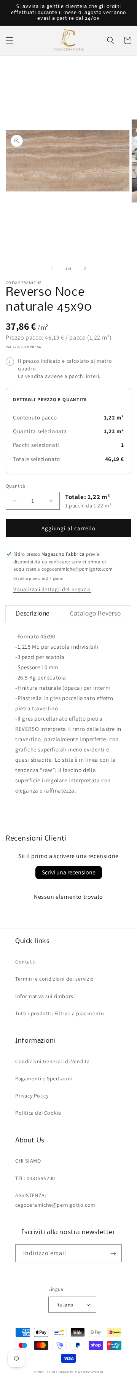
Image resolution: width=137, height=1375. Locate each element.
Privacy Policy (31, 1095)
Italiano (64, 1305)
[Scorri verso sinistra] (51, 268)
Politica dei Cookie (38, 1112)
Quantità (15, 486)
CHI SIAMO (28, 1160)
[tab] (32, 613)
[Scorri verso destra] (85, 268)
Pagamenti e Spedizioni (43, 1078)
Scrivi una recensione (69, 872)
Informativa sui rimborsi (45, 996)
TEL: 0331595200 (35, 1178)
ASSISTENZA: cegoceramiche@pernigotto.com (55, 1200)
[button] (9, 40)
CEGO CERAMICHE (60, 1372)
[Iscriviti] (113, 1253)
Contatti (25, 961)
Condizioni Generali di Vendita (52, 1061)
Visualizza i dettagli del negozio (52, 589)
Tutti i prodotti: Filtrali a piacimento (59, 1013)
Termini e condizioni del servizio (54, 978)
